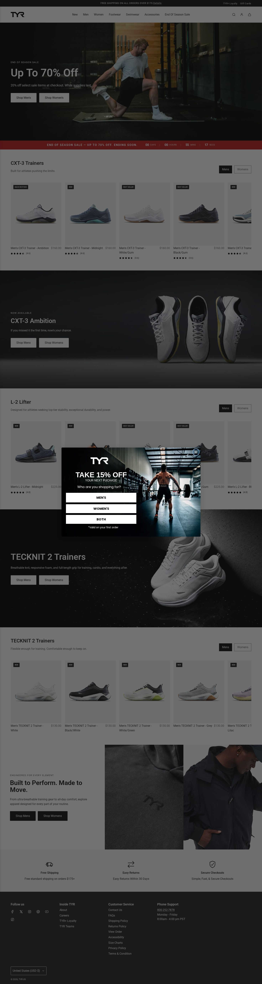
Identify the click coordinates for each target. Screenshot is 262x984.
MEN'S (101, 497)
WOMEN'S (101, 508)
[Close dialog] (196, 452)
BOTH (101, 519)
